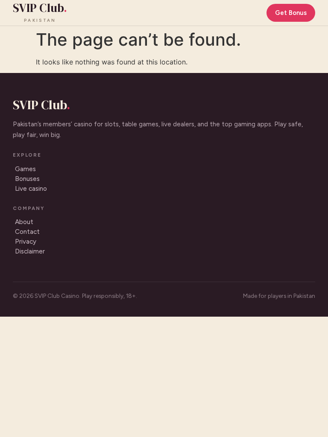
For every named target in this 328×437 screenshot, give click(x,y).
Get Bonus (291, 13)
